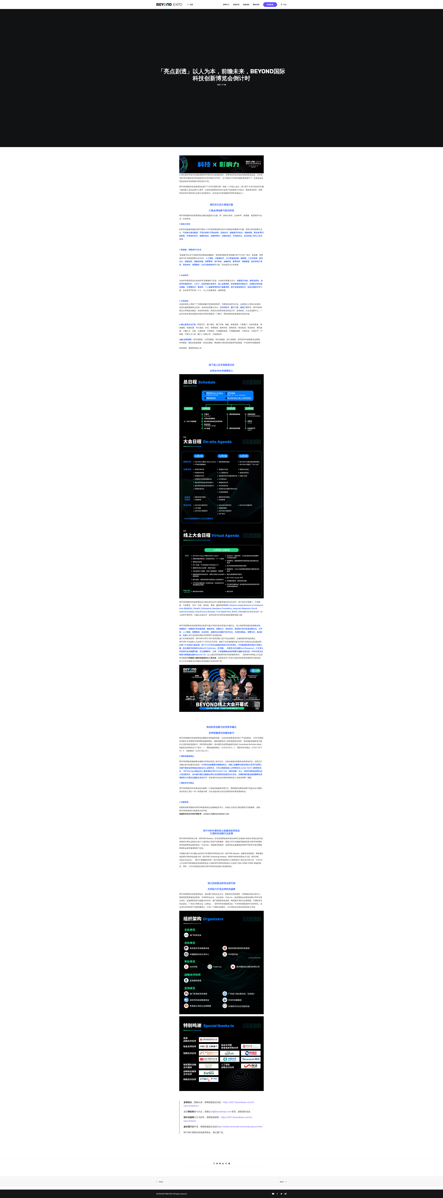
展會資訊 (246, 4)
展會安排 (236, 4)
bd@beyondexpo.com (221, 1111)
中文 (285, 4)
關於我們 (256, 4)
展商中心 (226, 4)
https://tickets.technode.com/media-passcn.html (239, 1126)
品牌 (191, 4)
